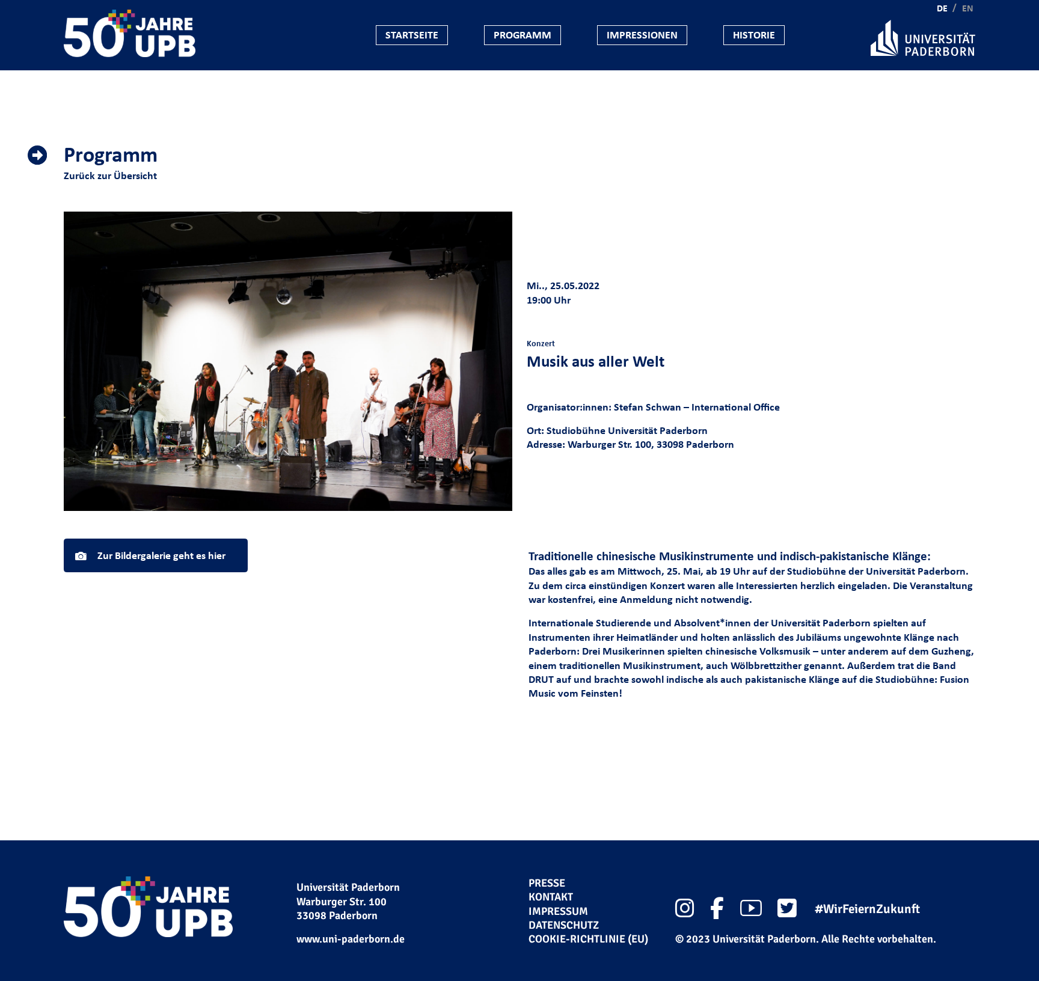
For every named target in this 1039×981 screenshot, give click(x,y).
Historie (754, 34)
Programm (522, 34)
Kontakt (551, 896)
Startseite (411, 34)
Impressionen (642, 34)
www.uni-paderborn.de (350, 939)
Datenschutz (564, 925)
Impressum (558, 911)
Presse (547, 883)
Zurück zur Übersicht (110, 175)
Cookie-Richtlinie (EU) (588, 939)
